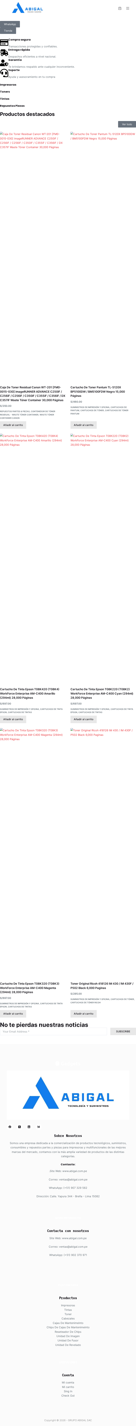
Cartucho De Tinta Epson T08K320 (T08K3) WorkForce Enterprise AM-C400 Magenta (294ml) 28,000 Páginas (29, 988)
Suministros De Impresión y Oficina (89, 407)
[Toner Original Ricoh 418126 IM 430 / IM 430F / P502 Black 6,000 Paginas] (103, 852)
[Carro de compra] (119, 8)
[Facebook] (10, 1127)
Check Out (68, 1395)
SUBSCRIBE (123, 1031)
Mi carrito (68, 1387)
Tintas (4, 99)
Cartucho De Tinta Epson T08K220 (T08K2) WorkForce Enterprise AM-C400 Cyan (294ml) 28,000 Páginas (101, 693)
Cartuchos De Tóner (92, 410)
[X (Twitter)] (19, 1127)
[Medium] (38, 1127)
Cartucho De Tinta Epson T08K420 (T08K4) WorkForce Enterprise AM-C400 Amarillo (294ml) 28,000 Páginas (29, 693)
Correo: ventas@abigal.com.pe (68, 1179)
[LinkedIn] (29, 1127)
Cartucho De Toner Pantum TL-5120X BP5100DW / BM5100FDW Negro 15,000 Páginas (97, 391)
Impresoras (8, 85)
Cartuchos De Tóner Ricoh (85, 1002)
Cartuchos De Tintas (20, 712)
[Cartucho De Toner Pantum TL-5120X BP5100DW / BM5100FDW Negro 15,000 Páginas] (103, 256)
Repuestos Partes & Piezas (15, 411)
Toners (5, 92)
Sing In (68, 1391)
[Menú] (127, 8)
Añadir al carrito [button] (13, 425)
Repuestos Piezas (12, 106)
